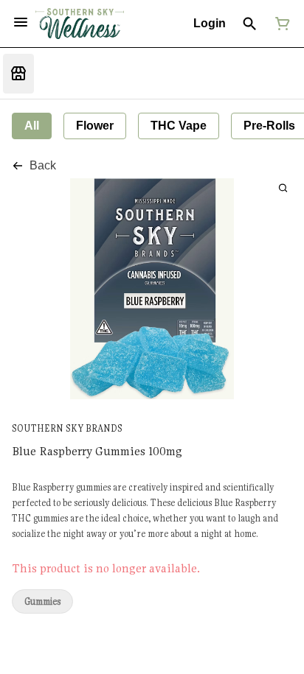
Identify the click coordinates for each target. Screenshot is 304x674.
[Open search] (250, 23)
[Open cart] (279, 23)
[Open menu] (21, 22)
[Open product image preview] (283, 187)
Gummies (42, 601)
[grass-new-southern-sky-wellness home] (79, 24)
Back (43, 165)
